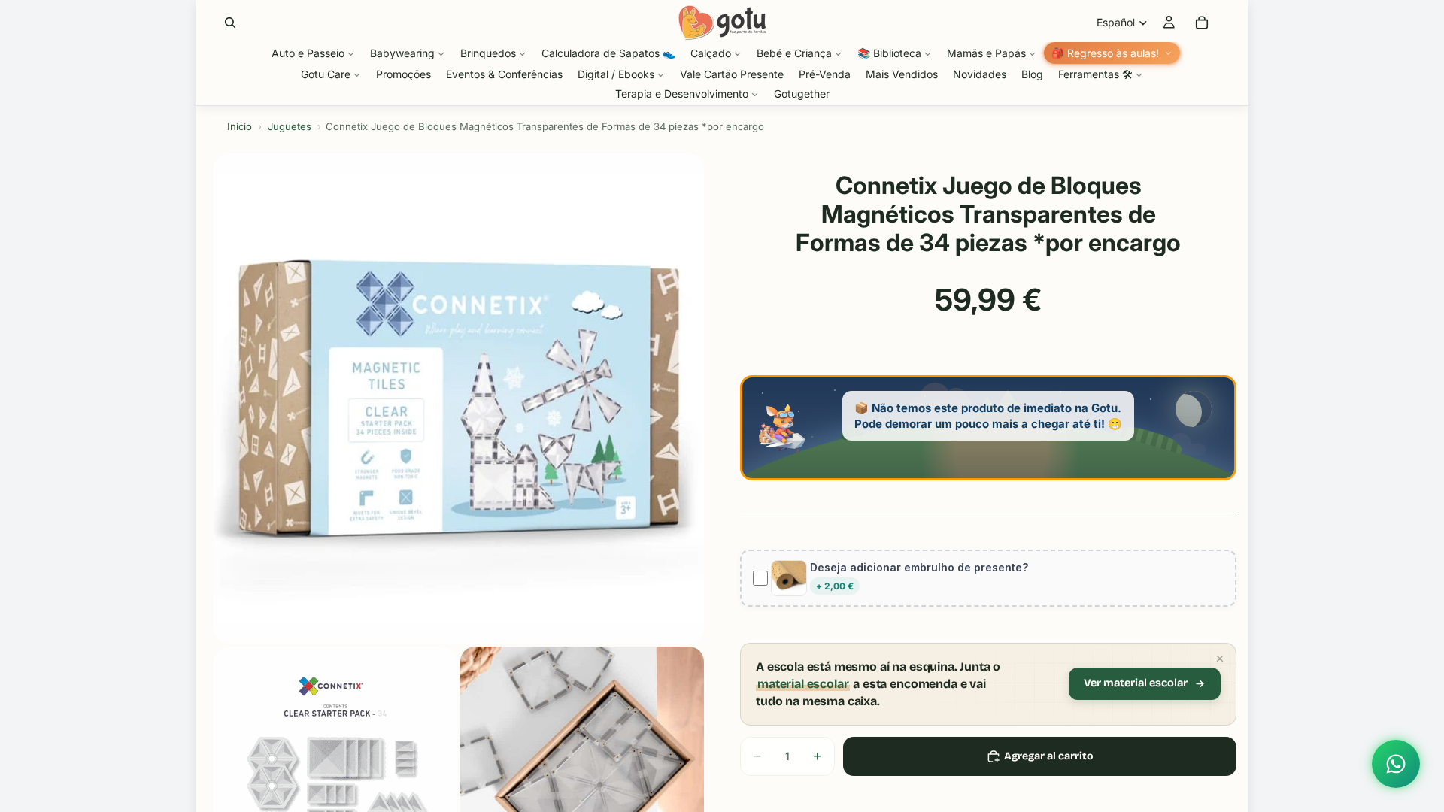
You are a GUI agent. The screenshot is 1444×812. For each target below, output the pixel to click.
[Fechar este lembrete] (1220, 658)
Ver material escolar (1136, 683)
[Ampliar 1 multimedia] (459, 398)
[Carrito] (1201, 22)
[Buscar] (230, 22)
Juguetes (289, 126)
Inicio (239, 126)
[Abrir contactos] (1396, 764)
